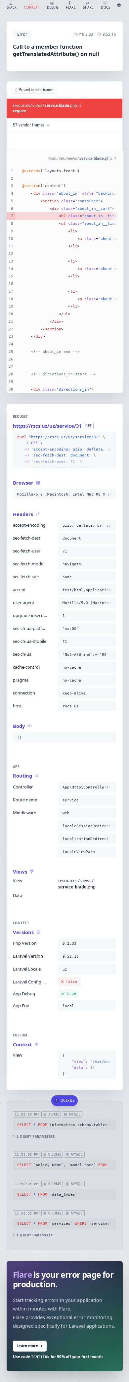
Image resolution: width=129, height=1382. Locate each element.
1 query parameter (35, 1235)
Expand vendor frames (36, 90)
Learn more (30, 1345)
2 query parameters (36, 1136)
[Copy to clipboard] (110, 437)
